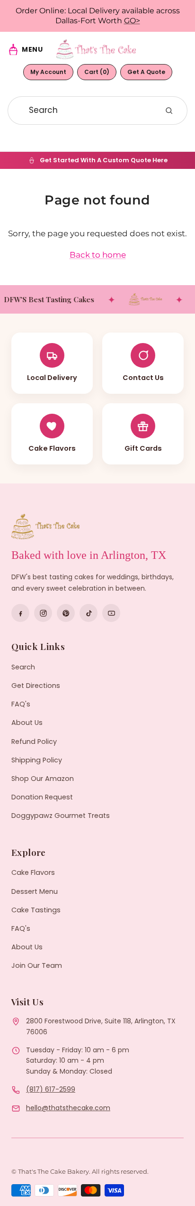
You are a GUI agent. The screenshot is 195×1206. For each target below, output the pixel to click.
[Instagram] (43, 613)
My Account (48, 72)
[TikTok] (89, 613)
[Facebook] (20, 613)
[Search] (168, 110)
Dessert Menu (34, 891)
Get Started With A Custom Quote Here (104, 160)
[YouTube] (111, 613)
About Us (27, 722)
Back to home (98, 255)
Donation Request (42, 797)
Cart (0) (96, 72)
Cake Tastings (36, 910)
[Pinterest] (66, 613)
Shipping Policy (36, 760)
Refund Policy (34, 741)
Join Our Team (36, 965)
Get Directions (35, 685)
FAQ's (20, 704)
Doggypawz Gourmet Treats (60, 815)
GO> (132, 20)
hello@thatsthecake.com (68, 1108)
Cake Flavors (33, 872)
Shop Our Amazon (42, 778)
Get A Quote (146, 72)
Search (23, 667)
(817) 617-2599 (50, 1089)
